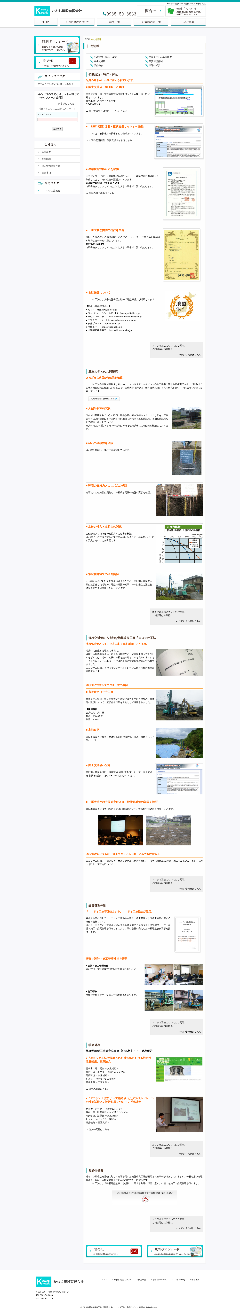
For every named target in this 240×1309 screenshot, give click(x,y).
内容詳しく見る (66, 103)
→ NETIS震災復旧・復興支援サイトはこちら (109, 140)
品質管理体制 (156, 61)
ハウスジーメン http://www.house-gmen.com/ (112, 320)
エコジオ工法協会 (51, 190)
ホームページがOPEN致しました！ (56, 83)
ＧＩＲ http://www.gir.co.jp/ (102, 309)
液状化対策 (99, 61)
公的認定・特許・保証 (105, 57)
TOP (87, 39)
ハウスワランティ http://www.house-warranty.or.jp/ (115, 316)
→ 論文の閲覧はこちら (97, 1089)
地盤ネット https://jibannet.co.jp (105, 327)
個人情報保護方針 (51, 165)
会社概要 (46, 152)
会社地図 (46, 159)
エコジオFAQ (179, 1279)
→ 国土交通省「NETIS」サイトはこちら (107, 111)
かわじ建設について (123, 1279)
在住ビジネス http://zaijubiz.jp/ (104, 323)
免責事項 (46, 172)
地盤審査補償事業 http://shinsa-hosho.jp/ (110, 330)
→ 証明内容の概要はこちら (100, 193)
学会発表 (98, 65)
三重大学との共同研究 (160, 57)
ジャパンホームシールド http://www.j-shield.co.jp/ (114, 313)
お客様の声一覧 (160, 1279)
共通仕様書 (154, 65)
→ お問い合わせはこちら (188, 354)
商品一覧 (142, 1279)
